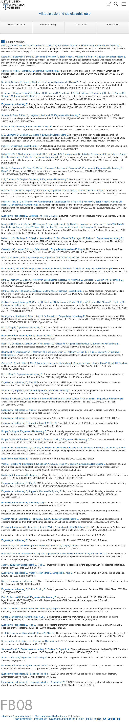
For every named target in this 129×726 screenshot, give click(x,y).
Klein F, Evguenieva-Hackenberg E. (18, 581)
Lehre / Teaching (48, 24)
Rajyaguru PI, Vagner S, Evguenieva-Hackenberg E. (26, 126)
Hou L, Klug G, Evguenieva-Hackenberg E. (22, 327)
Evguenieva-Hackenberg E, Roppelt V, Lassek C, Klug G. (29, 423)
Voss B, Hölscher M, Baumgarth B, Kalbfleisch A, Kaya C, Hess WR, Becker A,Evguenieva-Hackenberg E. (53, 464)
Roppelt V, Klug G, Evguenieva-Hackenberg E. (24, 431)
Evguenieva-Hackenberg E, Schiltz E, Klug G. (23, 589)
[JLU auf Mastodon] (109, 718)
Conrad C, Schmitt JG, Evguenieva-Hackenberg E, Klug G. (30, 608)
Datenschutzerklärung (62, 718)
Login (81, 718)
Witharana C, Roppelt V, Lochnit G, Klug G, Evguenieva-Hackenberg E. (36, 390)
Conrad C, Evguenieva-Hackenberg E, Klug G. (23, 617)
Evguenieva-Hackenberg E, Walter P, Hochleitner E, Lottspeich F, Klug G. (37, 573)
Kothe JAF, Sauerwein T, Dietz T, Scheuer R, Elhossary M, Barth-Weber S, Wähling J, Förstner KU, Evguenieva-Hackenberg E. (63, 56)
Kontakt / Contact (16, 24)
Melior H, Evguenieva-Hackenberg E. (19, 146)
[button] (109, 4)
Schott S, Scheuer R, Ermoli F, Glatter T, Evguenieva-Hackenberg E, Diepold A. (40, 82)
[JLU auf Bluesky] (104, 718)
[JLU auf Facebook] (118, 718)
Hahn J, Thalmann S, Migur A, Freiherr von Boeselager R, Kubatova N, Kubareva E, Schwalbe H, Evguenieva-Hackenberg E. (62, 280)
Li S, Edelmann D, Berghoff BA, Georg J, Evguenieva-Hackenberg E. (35, 135)
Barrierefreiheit (23, 718)
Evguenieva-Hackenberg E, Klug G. (18, 410)
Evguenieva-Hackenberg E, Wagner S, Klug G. (24, 502)
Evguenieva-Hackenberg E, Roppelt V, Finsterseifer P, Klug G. (31, 491)
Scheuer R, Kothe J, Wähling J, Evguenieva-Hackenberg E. (30, 71)
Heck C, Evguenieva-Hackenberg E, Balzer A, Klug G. (27, 633)
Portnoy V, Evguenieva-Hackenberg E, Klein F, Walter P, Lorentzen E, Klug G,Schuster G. (45, 527)
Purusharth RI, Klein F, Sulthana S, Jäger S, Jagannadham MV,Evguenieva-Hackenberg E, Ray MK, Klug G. (54, 553)
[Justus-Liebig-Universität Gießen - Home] (32, 5)
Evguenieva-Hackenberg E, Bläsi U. (18, 382)
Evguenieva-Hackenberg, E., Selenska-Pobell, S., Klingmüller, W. (33, 682)
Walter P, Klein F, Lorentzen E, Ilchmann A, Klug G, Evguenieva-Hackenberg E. (40, 519)
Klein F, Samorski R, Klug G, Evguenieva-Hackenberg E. (29, 597)
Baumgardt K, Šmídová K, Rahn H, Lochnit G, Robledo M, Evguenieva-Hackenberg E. (43, 316)
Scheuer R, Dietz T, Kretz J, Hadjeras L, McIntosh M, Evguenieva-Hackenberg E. (41, 115)
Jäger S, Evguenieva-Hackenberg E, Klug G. (23, 565)
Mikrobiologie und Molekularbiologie (64, 13)
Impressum (40, 718)
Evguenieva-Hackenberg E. (14, 104)
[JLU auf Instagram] (95, 718)
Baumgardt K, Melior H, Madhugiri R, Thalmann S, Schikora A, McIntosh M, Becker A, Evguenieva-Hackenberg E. (57, 268)
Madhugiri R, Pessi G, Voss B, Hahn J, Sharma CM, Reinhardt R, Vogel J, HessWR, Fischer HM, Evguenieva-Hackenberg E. (62, 398)
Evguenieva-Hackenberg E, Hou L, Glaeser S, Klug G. (27, 335)
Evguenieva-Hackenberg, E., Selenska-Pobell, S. (25, 674)
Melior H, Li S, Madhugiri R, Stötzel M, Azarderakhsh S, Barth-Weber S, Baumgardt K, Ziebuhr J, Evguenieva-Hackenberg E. (62, 238)
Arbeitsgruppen (23, 716)
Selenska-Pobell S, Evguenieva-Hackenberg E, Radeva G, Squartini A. (35, 649)
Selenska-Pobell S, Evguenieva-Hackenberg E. (24, 657)
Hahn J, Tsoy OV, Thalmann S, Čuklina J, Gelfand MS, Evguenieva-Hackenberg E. (42, 291)
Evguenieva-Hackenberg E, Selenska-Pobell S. (24, 665)
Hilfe (89, 718)
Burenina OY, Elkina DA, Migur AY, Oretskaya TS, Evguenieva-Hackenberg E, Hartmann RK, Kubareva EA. (53, 190)
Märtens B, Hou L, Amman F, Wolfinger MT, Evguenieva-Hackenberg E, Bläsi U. (40, 257)
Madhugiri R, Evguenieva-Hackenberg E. (21, 475)
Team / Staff (81, 24)
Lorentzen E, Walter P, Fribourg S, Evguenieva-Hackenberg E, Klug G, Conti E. (39, 545)
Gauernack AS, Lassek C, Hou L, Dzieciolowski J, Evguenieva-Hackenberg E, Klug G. (43, 249)
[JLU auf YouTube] (114, 718)
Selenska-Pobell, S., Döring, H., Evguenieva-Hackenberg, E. (30, 641)
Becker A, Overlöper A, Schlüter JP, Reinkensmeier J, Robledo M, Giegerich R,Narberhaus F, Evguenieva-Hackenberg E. (60, 343)
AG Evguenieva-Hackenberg (50, 716)
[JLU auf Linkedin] (100, 718)
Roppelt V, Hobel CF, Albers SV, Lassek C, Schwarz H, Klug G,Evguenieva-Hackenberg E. (45, 439)
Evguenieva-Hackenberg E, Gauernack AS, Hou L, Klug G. (29, 216)
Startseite (7, 716)
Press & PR (113, 24)
